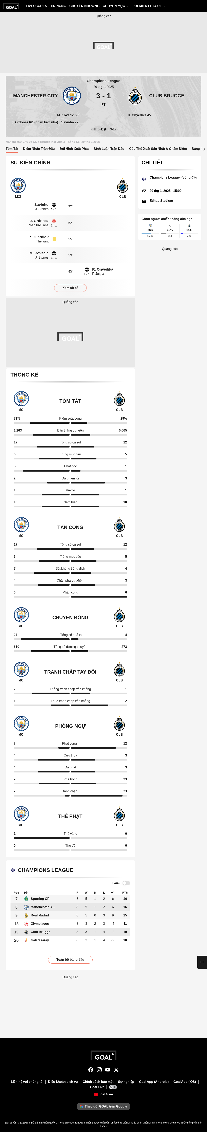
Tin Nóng (58, 6)
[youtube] (108, 1070)
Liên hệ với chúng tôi (27, 1081)
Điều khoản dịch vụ (63, 1081)
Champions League (103, 81)
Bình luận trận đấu (109, 148)
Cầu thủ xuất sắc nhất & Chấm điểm (158, 148)
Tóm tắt (12, 148)
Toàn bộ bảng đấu (70, 959)
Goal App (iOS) (184, 1081)
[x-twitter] (116, 1070)
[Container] (45, 96)
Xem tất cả (70, 288)
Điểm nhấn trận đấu (39, 148)
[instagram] (99, 1070)
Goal (28, 1122)
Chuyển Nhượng (84, 6)
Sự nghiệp (126, 1081)
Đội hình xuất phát (74, 148)
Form (115, 882)
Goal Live (97, 1087)
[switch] (126, 883)
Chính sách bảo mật (98, 1081)
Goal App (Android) (154, 1081)
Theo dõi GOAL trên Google (106, 1106)
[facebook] (91, 1070)
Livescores (36, 6)
